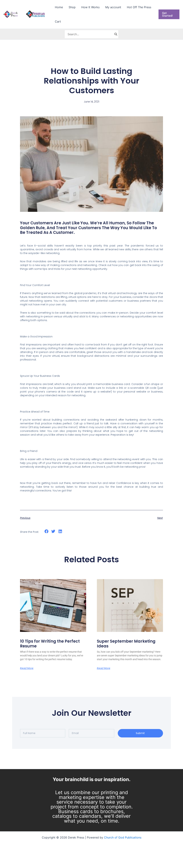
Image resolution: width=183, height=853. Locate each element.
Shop (72, 7)
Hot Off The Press (139, 7)
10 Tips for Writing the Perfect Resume (50, 643)
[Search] (116, 34)
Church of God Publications (122, 837)
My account (113, 7)
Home (59, 7)
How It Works (90, 7)
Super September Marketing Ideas (126, 643)
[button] (169, 14)
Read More (26, 668)
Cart (58, 21)
